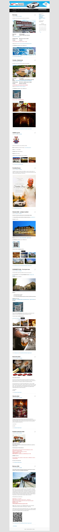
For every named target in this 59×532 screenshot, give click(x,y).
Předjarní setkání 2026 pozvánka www (16, 251)
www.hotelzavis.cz (32, 217)
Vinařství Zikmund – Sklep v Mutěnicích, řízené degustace (24, 80)
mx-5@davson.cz (30, 457)
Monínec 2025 (15, 466)
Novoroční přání (16, 356)
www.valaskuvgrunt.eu (28, 147)
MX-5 (24, 128)
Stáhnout (21, 101)
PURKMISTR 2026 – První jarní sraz (21, 269)
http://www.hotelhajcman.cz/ (27, 449)
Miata (22, 128)
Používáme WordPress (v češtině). (31, 529)
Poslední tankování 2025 (18, 431)
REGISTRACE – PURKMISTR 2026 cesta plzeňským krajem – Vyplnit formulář (23, 299)
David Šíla (20, 16)
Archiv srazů (26, 9)
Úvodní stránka (14, 9)
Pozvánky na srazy (16, 128)
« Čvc (40, 32)
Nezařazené (15, 56)
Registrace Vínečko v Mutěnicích (21, 86)
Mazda (21, 128)
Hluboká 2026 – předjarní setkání (20, 212)
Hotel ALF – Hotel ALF (17, 36)
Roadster (26, 128)
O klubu (19, 9)
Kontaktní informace (31, 9)
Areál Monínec (29, 499)
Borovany (14, 15)
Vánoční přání (15, 396)
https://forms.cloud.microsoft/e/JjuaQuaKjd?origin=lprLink (24, 43)
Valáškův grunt (16, 132)
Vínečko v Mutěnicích (17, 60)
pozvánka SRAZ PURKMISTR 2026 (16, 318)
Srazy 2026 (22, 9)
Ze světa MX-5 (14, 11)
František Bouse (16, 168)
